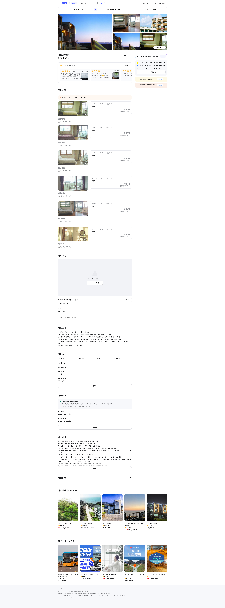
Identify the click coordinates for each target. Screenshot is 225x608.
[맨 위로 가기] (221, 604)
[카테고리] (59, 3)
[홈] (65, 3)
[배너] (151, 79)
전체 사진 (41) (160, 47)
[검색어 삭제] (97, 3)
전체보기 (127, 65)
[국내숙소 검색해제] (76, 3)
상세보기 (94, 106)
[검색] (102, 3)
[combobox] (86, 3)
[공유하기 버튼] (130, 56)
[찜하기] (125, 56)
